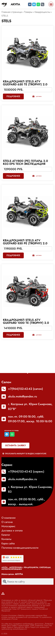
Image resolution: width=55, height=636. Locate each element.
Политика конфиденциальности (19, 548)
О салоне (7, 522)
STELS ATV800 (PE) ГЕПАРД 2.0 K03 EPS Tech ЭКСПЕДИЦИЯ (25, 162)
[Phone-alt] (42, 4)
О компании (8, 518)
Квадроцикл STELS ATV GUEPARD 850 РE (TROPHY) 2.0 (25, 241)
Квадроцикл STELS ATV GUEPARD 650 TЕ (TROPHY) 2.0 (25, 83)
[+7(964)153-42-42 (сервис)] (3, 471)
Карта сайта (8, 543)
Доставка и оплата (12, 530)
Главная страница (11, 12)
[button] (51, 4)
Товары (28, 12)
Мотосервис (8, 526)
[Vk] (30, 4)
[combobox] (27, 581)
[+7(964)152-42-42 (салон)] (3, 389)
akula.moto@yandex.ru (22, 396)
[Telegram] (34, 4)
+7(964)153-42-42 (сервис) (26, 471)
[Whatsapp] (38, 4)
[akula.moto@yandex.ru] (3, 396)
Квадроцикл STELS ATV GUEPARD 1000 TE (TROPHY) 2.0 (26, 321)
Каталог (5, 535)
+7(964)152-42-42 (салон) (25, 389)
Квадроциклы (42, 12)
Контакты (6, 539)
